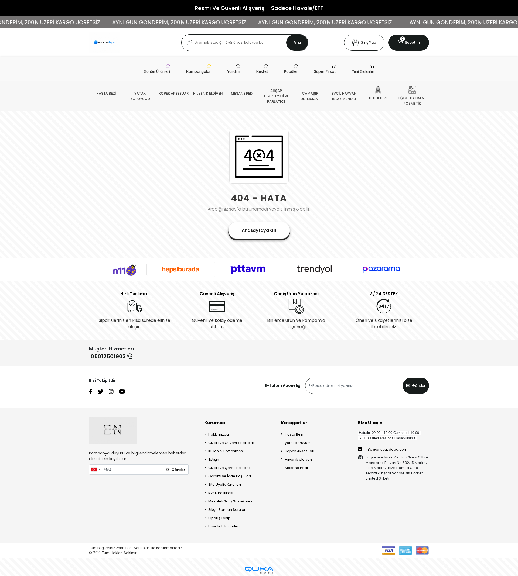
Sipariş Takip (219, 517)
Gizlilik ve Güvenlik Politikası (231, 442)
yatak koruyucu (298, 442)
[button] (364, 43)
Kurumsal (215, 423)
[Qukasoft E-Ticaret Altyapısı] (259, 570)
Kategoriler (294, 423)
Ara (297, 42)
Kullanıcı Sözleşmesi (226, 451)
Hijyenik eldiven (298, 459)
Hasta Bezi (294, 434)
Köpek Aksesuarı (299, 451)
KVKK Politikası (220, 492)
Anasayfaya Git (259, 230)
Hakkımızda (218, 434)
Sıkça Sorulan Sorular (227, 509)
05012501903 (109, 356)
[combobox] (95, 469)
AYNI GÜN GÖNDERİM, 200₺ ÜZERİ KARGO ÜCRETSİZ (166, 22)
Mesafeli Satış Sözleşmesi (230, 501)
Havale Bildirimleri (224, 526)
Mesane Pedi (296, 467)
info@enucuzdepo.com (386, 449)
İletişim (214, 459)
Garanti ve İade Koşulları (229, 476)
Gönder (418, 385)
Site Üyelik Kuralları (224, 484)
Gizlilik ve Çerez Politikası (229, 467)
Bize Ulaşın (370, 423)
